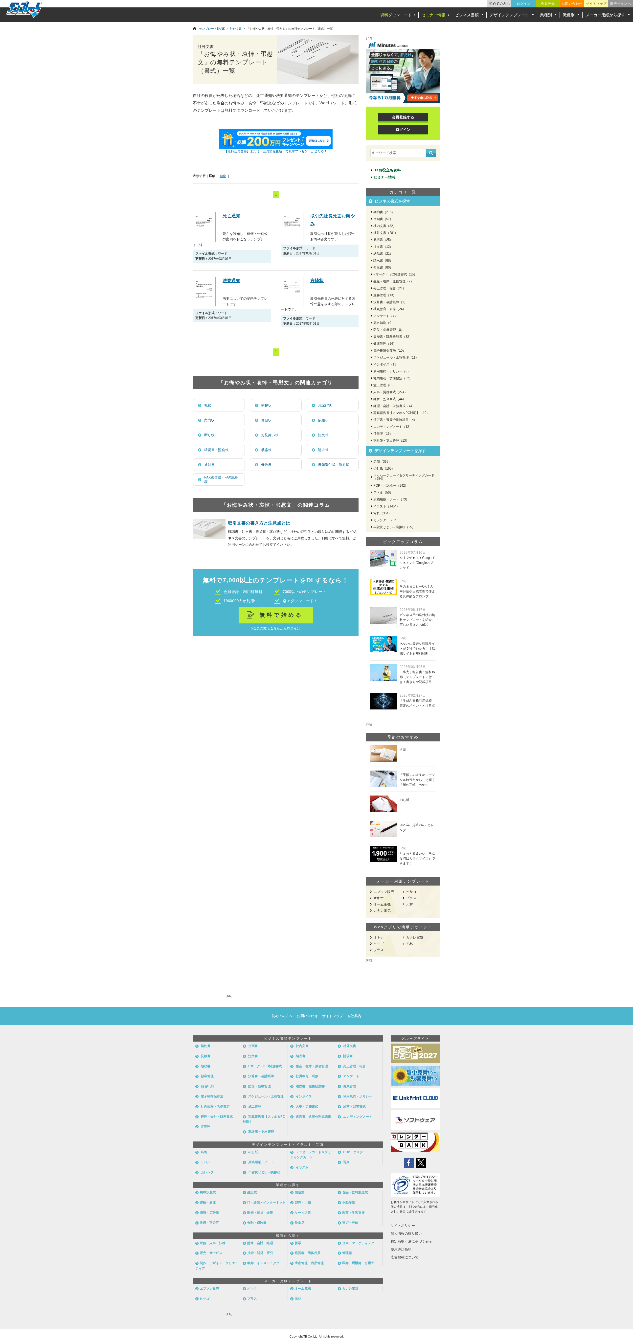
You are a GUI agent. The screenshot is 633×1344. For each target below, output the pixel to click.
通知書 (209, 465)
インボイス (304, 1096)
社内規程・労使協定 (215, 1106)
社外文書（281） (385, 232)
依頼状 (323, 420)
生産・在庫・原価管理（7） (393, 281)
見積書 (205, 1056)
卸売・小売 (303, 1202)
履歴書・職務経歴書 (310, 1086)
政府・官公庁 (209, 1223)
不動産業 (348, 1202)
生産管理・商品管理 (309, 1263)
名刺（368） (382, 461)
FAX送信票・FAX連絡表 (221, 479)
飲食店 (299, 1223)
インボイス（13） (386, 364)
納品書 (300, 1056)
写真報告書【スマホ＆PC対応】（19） (401, 412)
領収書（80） (383, 267)
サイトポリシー (403, 1226)
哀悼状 (317, 280)
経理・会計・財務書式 (217, 1116)
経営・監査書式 (354, 1106)
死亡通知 (231, 215)
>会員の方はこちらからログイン (275, 628)
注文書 (253, 1056)
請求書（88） (383, 260)
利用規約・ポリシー (357, 1096)
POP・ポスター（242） (390, 485)
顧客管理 (207, 1076)
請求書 (348, 1056)
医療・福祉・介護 (260, 1212)
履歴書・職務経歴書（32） (392, 336)
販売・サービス (211, 1253)
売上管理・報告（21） (389, 288)
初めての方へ (499, 3)
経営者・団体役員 (307, 1253)
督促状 (266, 420)
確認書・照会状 (216, 450)
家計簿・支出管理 (261, 1132)
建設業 (252, 1192)
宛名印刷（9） (383, 322)
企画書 (253, 1046)
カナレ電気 (382, 910)
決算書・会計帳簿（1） (390, 302)
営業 (298, 1243)
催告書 (266, 465)
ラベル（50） (383, 492)
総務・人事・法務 (213, 1243)
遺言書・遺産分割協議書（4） (395, 419)
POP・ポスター (354, 1152)
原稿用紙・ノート (261, 1162)
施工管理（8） (383, 385)
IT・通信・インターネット (266, 1202)
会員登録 (548, 3)
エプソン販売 (383, 892)
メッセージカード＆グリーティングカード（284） (403, 477)
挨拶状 (266, 405)
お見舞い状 (269, 435)
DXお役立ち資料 (387, 170)
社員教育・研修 (307, 1076)
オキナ (378, 898)
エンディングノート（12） (392, 426)
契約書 (205, 1046)
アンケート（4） (385, 316)
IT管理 (205, 1126)
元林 (409, 904)
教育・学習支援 (353, 1212)
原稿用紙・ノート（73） (391, 499)
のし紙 (253, 1152)
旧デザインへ (620, 3)
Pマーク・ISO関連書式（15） (395, 274)
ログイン (524, 3)
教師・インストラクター (265, 1263)
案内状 (209, 420)
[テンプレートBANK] (24, 9)
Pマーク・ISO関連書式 (265, 1066)
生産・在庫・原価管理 (312, 1066)
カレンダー (209, 1172)
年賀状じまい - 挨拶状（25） (394, 527)
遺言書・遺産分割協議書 (313, 1116)
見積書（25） (383, 239)
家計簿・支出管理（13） (391, 440)
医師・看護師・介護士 (358, 1263)
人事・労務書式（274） (390, 392)
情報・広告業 (209, 1212)
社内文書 (302, 1046)
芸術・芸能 (350, 1223)
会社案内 (354, 1016)
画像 (223, 176)
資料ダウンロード (396, 15)
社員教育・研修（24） (389, 309)
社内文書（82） (384, 226)
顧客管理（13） (384, 295)
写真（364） (382, 513)
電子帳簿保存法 (212, 1096)
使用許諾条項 (401, 1249)
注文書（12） (383, 246)
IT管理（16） (383, 433)
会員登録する (403, 117)
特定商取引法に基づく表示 (411, 1241)
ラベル (205, 1162)
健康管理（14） (384, 343)
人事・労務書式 (307, 1106)
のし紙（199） (384, 468)
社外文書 (349, 1046)
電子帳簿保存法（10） (389, 350)
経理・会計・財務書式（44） (394, 406)
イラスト (302, 1167)
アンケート (351, 1076)
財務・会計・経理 (260, 1243)
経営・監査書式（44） (389, 399)
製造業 (299, 1192)
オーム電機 (382, 904)
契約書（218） (384, 212)
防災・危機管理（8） (388, 329)
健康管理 (349, 1086)
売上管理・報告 (354, 1066)
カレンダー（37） (386, 520)
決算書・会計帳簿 (261, 1076)
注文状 (323, 435)
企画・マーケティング (358, 1243)
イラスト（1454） (386, 506)
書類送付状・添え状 (333, 465)
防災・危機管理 (259, 1086)
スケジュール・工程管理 (266, 1096)
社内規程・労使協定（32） (392, 378)
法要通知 (231, 280)
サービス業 (303, 1212)
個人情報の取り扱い (406, 1233)
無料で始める (281, 615)
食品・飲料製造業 (355, 1192)
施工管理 (254, 1106)
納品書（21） (383, 253)
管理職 (347, 1253)
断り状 (209, 435)
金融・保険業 (257, 1223)
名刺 (204, 1152)
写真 (346, 1162)
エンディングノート (357, 1116)
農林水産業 (208, 1192)
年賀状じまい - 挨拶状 (264, 1172)
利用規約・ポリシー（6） (391, 371)
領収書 (205, 1066)
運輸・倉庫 (208, 1202)
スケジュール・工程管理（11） (396, 357)
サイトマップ (596, 3)
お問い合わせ (572, 3)
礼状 (207, 405)
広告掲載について (404, 1257)
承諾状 (266, 450)
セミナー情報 (433, 15)
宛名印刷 (207, 1086)
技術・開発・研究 (260, 1253)
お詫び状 (325, 405)
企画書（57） (383, 219)
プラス (411, 898)
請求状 (323, 450)
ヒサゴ (411, 892)
